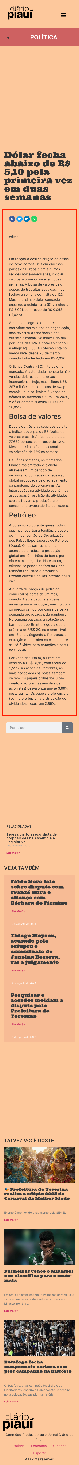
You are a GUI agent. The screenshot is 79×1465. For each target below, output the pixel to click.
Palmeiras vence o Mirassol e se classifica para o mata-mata (38, 1276)
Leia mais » (13, 852)
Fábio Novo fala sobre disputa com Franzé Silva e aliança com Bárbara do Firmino (39, 892)
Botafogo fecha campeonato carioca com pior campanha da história (37, 1367)
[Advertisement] (39, 94)
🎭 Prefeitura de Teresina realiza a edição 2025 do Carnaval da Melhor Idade (37, 1194)
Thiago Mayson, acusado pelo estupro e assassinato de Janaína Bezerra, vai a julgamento (35, 949)
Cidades (59, 1446)
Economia (39, 1446)
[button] (12, 219)
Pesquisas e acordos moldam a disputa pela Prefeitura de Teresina (37, 1005)
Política (43, 37)
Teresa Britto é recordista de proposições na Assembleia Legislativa (31, 838)
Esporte (39, 1453)
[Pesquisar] (67, 727)
